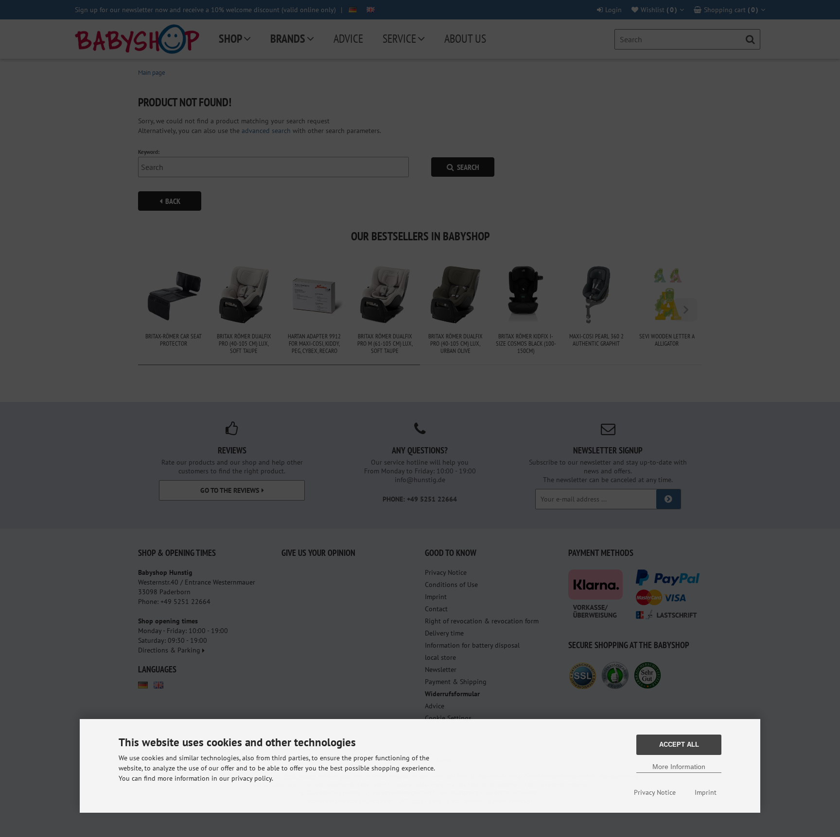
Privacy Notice (655, 792)
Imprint (706, 792)
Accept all (679, 744)
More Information (678, 766)
